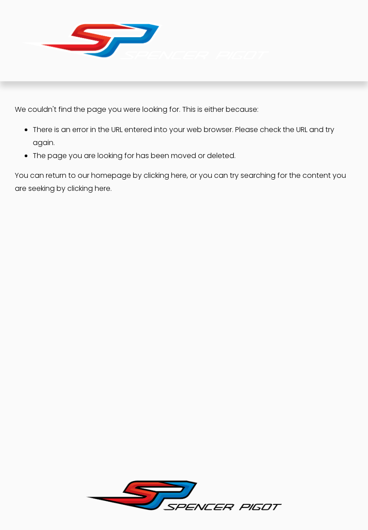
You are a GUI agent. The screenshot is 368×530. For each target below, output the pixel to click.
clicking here (165, 175)
